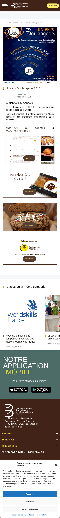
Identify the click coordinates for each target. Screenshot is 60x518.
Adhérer (53, 5)
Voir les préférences (30, 509)
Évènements (17, 23)
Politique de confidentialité (37, 515)
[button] (55, 464)
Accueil (8, 23)
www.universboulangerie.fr (18, 130)
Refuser (30, 501)
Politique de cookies (18, 515)
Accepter (30, 494)
